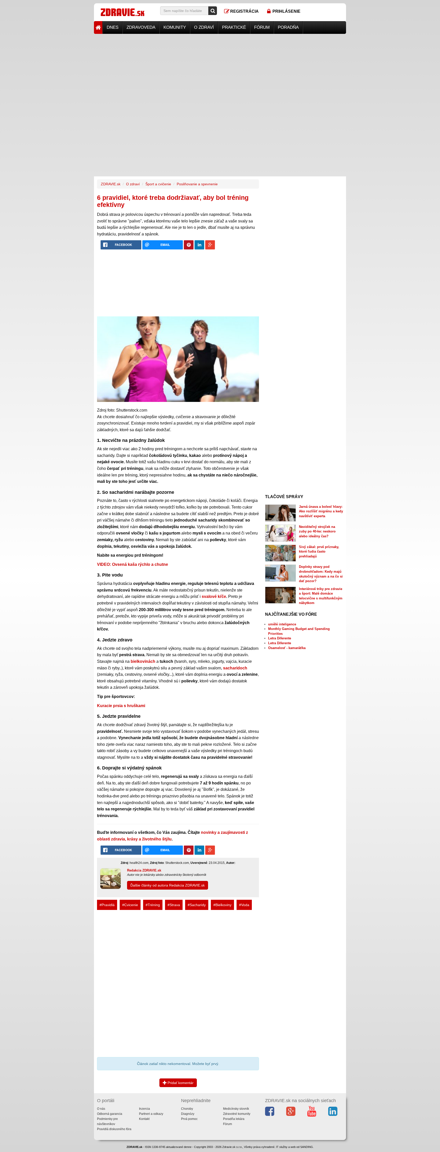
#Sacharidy (197, 905)
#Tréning (153, 905)
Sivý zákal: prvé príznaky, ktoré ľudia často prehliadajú (319, 551)
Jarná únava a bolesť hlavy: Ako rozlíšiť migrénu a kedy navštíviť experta (321, 511)
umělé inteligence (282, 624)
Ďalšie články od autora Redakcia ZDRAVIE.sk (167, 885)
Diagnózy (187, 1114)
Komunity (174, 27)
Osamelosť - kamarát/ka (287, 648)
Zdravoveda (141, 27)
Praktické (234, 27)
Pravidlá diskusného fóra (114, 1129)
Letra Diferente (279, 638)
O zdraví (204, 27)
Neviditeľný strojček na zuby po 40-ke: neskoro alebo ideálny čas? (317, 531)
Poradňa (288, 27)
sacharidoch (235, 668)
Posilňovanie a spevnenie (197, 184)
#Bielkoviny (222, 905)
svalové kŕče (214, 596)
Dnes (112, 27)
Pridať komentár (180, 1083)
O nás (101, 1109)
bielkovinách (143, 661)
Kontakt (144, 1119)
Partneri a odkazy (151, 1114)
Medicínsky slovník (236, 1109)
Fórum (262, 27)
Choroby (187, 1109)
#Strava (174, 905)
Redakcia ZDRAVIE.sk (144, 870)
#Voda (244, 905)
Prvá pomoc (189, 1119)
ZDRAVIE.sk (110, 184)
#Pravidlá (107, 905)
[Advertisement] (220, 69)
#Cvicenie (130, 905)
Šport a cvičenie (158, 184)
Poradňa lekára (233, 1119)
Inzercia (144, 1109)
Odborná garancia (109, 1114)
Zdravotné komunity (236, 1114)
